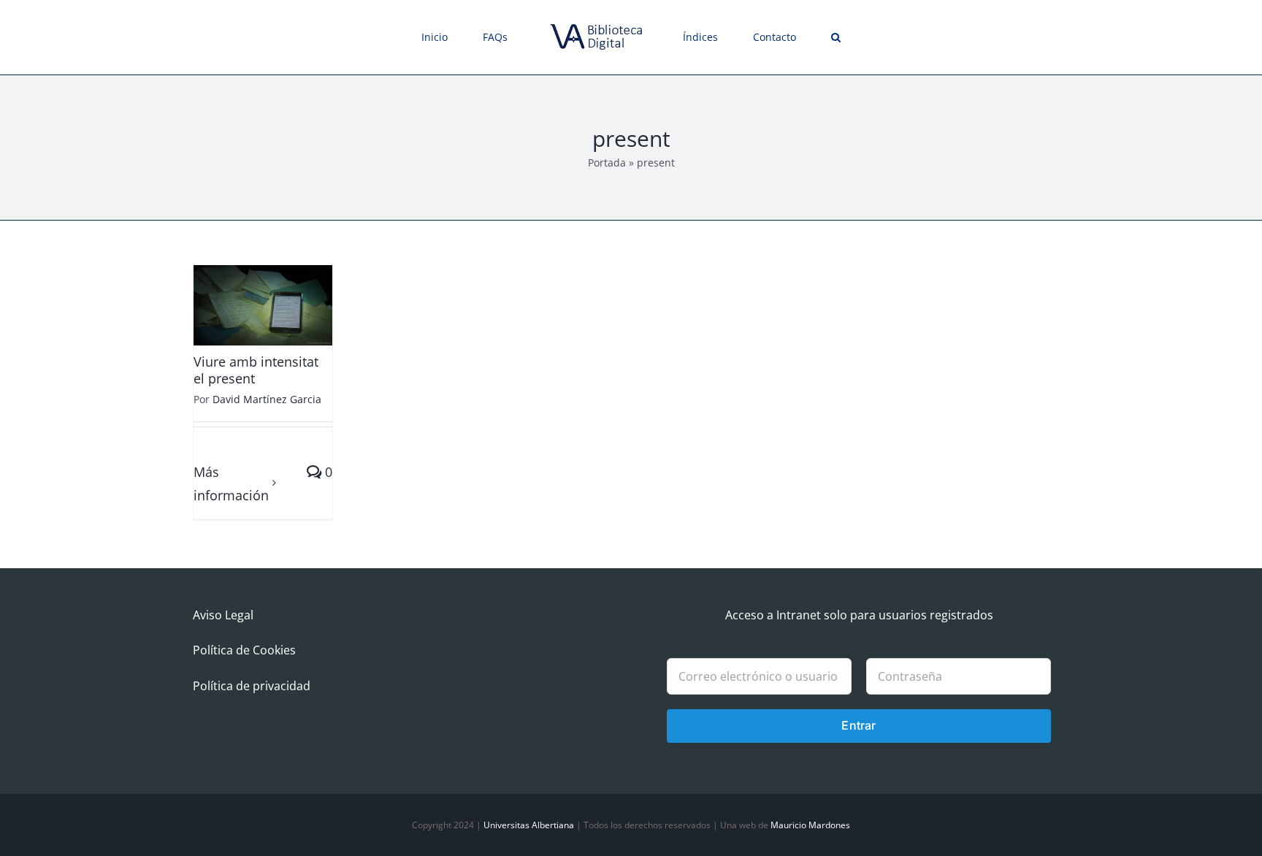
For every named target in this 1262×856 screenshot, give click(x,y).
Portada (607, 162)
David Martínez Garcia (267, 399)
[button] (784, 37)
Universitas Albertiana (528, 825)
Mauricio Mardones (810, 825)
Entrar (858, 725)
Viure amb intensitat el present (256, 370)
